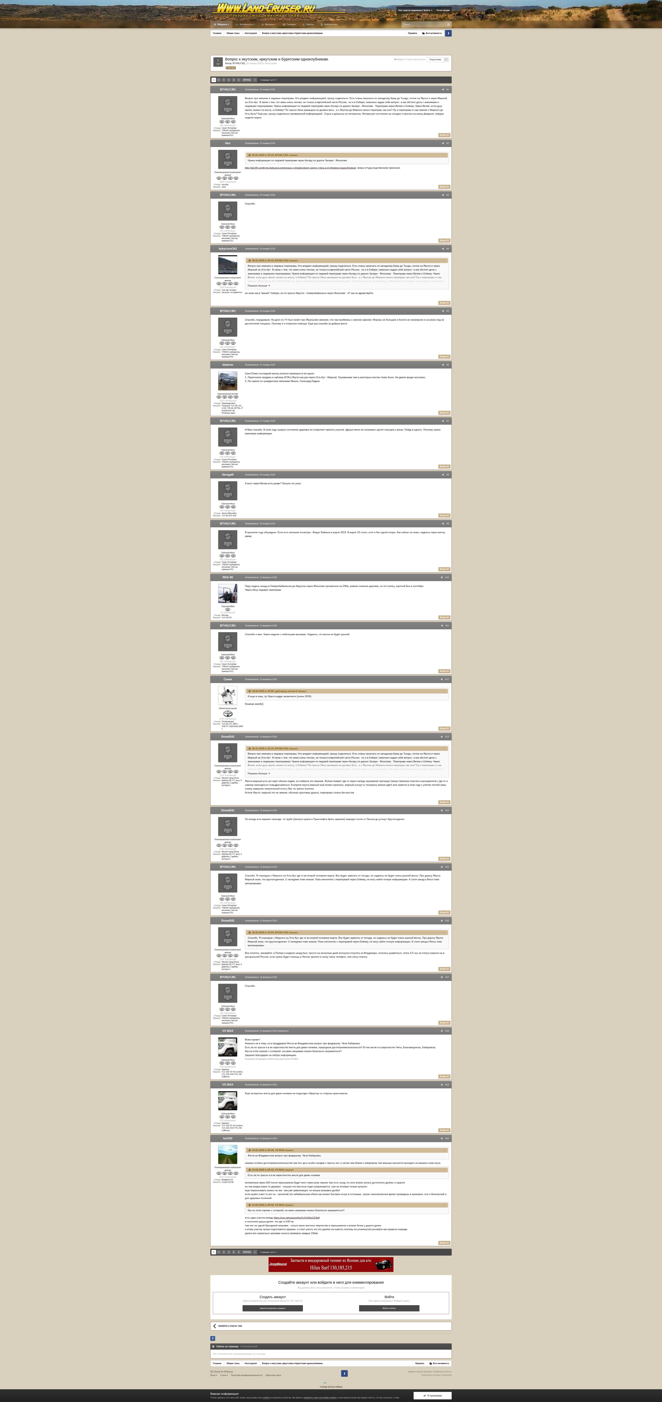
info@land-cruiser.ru (442, 1371)
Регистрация (443, 10)
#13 (447, 737)
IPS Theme (215, 1371)
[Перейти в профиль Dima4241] (227, 752)
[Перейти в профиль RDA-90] (227, 593)
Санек (228, 679)
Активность (246, 24)
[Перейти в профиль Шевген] (227, 380)
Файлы (309, 24)
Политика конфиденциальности (246, 1375)
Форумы (222, 24)
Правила (412, 33)
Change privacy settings (331, 1387)
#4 (448, 249)
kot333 (227, 1138)
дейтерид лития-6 (286, 691)
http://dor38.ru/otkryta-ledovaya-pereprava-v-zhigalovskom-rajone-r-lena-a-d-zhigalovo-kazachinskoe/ (300, 167)
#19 (447, 1084)
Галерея (291, 24)
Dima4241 (227, 736)
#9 (448, 523)
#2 (448, 143)
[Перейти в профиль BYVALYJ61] (218, 62)
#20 (447, 1138)
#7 (448, 421)
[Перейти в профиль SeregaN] (227, 490)
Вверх (443, 135)
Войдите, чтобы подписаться (411, 59)
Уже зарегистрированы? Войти (414, 10)
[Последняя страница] (255, 80)
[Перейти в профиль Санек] (227, 695)
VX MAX (227, 1031)
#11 (447, 625)
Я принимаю (434, 1395)
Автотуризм (271, 63)
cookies (266, 1397)
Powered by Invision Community (437, 1375)
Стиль (223, 1375)
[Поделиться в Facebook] (212, 1338)
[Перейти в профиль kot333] (227, 1154)
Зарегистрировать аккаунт (273, 1308)
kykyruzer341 (228, 248)
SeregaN (228, 474)
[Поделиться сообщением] (443, 89)
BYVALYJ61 (239, 63)
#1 (448, 89)
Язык (213, 1375)
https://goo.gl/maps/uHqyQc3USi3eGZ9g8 (297, 1217)
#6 (448, 365)
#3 (448, 195)
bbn (227, 143)
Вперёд (246, 80)
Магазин (269, 24)
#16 (447, 921)
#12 (447, 679)
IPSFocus (228, 1371)
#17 (447, 977)
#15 (447, 867)
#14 (447, 810)
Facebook (448, 33)
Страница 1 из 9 (267, 80)
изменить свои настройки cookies (320, 1397)
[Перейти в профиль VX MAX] (227, 1047)
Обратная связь (273, 1375)
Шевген (227, 364)
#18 (447, 1031)
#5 (448, 311)
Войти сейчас (389, 1308)
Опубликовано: (260, 89)
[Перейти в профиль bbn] (227, 159)
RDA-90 (228, 577)
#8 (448, 475)
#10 (447, 577)
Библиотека (330, 24)
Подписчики (435, 59)
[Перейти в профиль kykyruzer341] (227, 264)
